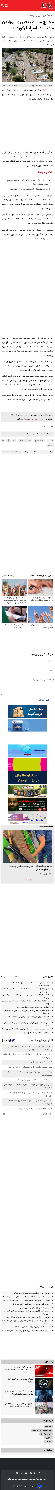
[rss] (38, 1473)
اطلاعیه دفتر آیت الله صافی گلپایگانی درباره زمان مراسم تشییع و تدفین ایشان (27, 182)
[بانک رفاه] (27, 817)
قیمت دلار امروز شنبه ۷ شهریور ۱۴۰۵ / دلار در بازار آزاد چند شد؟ (26, 1300)
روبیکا (37, 419)
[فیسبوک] (8, 440)
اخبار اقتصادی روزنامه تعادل (41, 1430)
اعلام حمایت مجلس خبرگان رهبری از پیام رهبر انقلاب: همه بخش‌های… (27, 1012)
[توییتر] (14, 440)
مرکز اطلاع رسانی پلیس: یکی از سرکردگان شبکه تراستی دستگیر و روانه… (26, 1002)
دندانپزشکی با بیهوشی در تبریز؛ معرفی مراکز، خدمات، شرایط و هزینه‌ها (19, 1405)
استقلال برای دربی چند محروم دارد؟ (36, 1032)
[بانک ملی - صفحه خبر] (27, 711)
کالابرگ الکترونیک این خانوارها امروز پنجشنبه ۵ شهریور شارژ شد (26, 1330)
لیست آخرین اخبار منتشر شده (11, 976)
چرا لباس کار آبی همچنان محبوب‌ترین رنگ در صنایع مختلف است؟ (19, 1392)
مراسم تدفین (39, 440)
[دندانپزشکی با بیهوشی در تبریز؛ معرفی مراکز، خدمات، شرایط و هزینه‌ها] (44, 1408)
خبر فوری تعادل (46, 1434)
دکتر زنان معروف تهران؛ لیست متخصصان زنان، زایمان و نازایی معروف (19, 1368)
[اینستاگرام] (34, 1473)
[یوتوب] (24, 1473)
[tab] (31, 880)
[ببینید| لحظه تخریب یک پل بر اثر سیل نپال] (27, 846)
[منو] (6, 5)
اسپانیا (50, 440)
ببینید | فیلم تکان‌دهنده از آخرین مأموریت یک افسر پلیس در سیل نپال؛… (27, 1312)
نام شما (51, 660)
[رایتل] (27, 764)
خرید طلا (48, 1441)
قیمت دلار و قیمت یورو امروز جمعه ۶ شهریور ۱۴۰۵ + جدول (27, 1317)
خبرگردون (48, 1426)
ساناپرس (48, 1437)
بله (29, 419)
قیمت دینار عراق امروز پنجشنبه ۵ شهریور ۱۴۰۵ (32, 1293)
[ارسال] (37, 86)
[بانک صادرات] (27, 750)
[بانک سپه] (27, 777)
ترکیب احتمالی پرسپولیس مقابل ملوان (35, 1307)
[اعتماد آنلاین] (47, 5)
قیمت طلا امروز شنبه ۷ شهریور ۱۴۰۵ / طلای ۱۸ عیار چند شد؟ (26, 1297)
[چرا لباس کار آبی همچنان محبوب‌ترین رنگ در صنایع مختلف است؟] (44, 1396)
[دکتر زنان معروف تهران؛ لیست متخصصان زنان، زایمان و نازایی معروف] (44, 1371)
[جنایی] (27, 804)
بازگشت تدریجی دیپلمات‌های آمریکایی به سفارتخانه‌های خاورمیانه (28, 1018)
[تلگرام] (3, 440)
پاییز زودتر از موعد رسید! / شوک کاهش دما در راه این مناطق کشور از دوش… (27, 990)
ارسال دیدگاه (44, 700)
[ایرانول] (27, 791)
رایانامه (51, 670)
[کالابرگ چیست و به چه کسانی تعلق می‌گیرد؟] (44, 1384)
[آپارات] (16, 1473)
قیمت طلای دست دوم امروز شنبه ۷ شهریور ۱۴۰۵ (31, 1304)
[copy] (51, 452)
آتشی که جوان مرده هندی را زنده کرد (39, 433)
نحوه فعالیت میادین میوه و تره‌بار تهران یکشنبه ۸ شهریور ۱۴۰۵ (26, 1029)
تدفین (50, 445)
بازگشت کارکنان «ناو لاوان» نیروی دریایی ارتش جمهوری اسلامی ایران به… (26, 996)
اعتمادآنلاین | (47, 89)
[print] (33, 86)
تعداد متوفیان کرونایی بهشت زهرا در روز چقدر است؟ (28, 189)
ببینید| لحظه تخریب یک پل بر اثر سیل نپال (33, 866)
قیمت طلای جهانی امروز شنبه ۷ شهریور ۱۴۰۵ (32, 1327)
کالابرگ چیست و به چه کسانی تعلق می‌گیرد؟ (20, 1380)
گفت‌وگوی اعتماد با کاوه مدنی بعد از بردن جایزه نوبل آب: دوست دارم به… (26, 1322)
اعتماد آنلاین (17, 1479)
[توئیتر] (20, 1473)
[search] (2, 5)
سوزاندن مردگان (25, 440)
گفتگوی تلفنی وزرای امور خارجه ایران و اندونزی (32, 1007)
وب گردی (49, 1361)
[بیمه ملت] (27, 725)
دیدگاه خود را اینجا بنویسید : (43, 679)
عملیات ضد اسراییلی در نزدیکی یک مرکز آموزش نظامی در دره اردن (27, 1024)
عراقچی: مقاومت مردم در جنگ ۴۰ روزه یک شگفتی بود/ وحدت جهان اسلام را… (26, 984)
